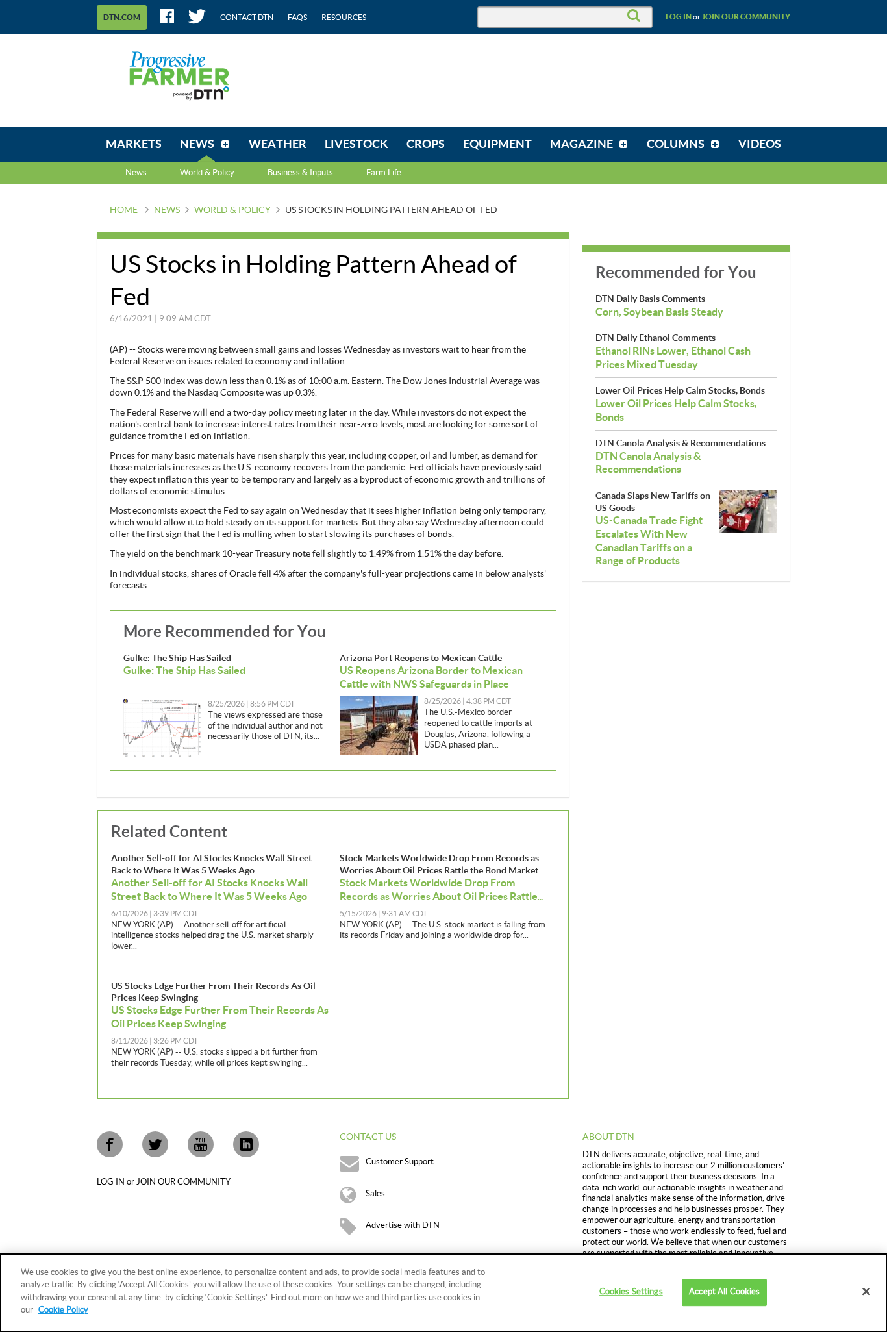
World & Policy (232, 210)
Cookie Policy (63, 1309)
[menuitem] (134, 144)
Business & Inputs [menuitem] (300, 172)
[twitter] (155, 1144)
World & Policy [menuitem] (207, 172)
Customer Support (400, 1161)
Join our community (746, 17)
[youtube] (201, 1144)
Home (124, 210)
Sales (375, 1193)
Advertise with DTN (403, 1225)
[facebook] (110, 1144)
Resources (343, 17)
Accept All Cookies (724, 1292)
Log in (679, 17)
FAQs (297, 17)
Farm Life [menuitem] (383, 172)
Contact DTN (246, 17)
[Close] (866, 1291)
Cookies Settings (631, 1292)
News (136, 172)
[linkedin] (246, 1144)
